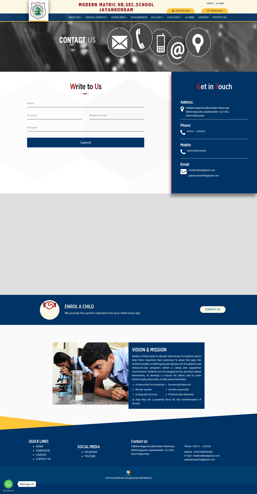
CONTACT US (219, 17)
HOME (210, 3)
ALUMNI (220, 3)
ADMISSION (43, 450)
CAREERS (203, 17)
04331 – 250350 (196, 131)
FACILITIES (173, 17)
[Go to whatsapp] (8, 484)
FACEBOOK (90, 452)
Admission (216, 10)
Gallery (156, 17)
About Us (74, 17)
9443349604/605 (196, 150)
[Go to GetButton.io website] (8, 491)
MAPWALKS (145, 477)
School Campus (95, 17)
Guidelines (118, 17)
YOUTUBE (90, 456)
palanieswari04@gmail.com (203, 175)
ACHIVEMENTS (139, 17)
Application (182, 10)
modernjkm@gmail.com (201, 170)
